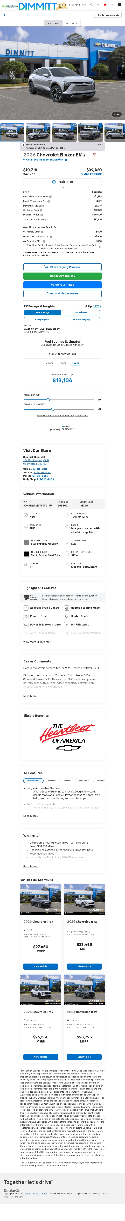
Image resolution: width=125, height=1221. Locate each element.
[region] (62, 226)
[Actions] (99, 155)
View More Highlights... (37, 642)
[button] (4, 15)
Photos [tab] (53, 24)
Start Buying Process (65, 267)
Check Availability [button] (62, 276)
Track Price (65, 181)
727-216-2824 (42, 472)
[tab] (33, 780)
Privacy (44, 1194)
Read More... (31, 696)
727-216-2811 (39, 469)
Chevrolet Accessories (62, 293)
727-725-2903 (45, 479)
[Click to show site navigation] (120, 5)
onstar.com (80, 808)
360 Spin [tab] (71, 24)
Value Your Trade (62, 284)
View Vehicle (40, 966)
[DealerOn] (12, 1191)
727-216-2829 (39, 476)
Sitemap (36, 1194)
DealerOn (26, 1194)
